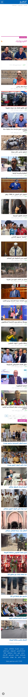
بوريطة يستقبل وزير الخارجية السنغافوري (14, 322)
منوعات (17, 655)
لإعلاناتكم (11, 649)
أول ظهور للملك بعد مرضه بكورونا (16, 108)
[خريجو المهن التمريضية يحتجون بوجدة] (14, 433)
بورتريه (23, 657)
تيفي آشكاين (6, 651)
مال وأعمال (22, 655)
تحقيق (19, 657)
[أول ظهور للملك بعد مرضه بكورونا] (14, 98)
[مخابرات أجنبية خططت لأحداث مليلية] (14, 53)
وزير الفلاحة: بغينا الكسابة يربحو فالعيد (15, 301)
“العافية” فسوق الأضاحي (19, 237)
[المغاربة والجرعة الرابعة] (14, 163)
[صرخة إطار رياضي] (14, 77)
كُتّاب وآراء (5, 655)
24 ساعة (24, 47)
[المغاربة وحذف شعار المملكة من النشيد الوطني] (14, 397)
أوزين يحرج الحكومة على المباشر (17, 258)
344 (14, 416)
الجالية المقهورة (21, 386)
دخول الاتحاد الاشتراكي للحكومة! (17, 364)
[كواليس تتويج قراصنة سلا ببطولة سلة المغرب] (14, 119)
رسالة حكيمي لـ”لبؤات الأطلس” (17, 343)
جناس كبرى (11, 655)
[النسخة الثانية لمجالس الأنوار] (14, 608)
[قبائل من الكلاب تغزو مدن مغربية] (14, 270)
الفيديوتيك (13, 651)
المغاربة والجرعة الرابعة (20, 173)
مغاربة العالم (6, 657)
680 (15, 418)
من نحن (21, 649)
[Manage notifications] (3, 693)
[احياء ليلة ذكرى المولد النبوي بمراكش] (14, 498)
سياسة (6, 649)
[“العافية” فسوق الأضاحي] (14, 227)
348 (21, 418)
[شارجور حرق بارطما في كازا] (14, 586)
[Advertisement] (14, 21)
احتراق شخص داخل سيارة (19, 152)
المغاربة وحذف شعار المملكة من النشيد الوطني (14, 408)
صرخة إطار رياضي (21, 86)
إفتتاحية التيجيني (21, 651)
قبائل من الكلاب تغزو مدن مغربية (17, 279)
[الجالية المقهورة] (14, 376)
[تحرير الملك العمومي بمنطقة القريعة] (14, 542)
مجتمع (22, 653)
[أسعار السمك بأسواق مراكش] (14, 476)
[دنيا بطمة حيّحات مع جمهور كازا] (14, 564)
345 (10, 416)
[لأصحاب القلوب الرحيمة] (14, 206)
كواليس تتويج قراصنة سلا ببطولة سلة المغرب (15, 130)
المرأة (5, 653)
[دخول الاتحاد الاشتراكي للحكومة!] (14, 355)
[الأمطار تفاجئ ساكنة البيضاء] (14, 629)
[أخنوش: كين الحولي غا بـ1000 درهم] (14, 185)
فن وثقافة (10, 653)
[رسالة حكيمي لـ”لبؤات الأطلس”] (14, 334)
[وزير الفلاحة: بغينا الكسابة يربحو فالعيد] (14, 291)
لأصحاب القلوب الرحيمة (20, 216)
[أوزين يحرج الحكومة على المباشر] (14, 249)
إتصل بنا (17, 649)
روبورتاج (11, 657)
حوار (16, 657)
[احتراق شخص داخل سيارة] (14, 142)
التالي (10, 418)
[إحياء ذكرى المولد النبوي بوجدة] (14, 454)
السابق (23, 416)
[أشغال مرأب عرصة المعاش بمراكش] (14, 520)
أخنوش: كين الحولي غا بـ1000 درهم (16, 194)
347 (25, 418)
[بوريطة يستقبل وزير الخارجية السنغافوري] (14, 312)
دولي (19, 653)
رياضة (15, 653)
